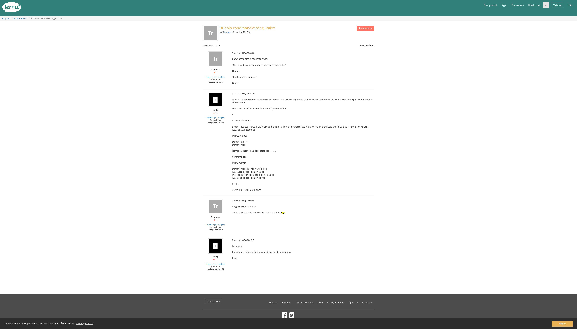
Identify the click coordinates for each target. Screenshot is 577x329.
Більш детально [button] (84, 323)
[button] (546, 5)
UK (569, 5)
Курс (504, 5)
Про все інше (19, 18)
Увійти (557, 5)
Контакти (367, 302)
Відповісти (366, 28)
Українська (213, 301)
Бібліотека (534, 5)
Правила (353, 302)
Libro (320, 302)
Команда (286, 302)
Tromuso (227, 32)
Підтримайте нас (304, 302)
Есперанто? (490, 5)
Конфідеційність (335, 302)
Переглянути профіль (215, 76)
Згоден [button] (562, 323)
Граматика (517, 5)
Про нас (273, 302)
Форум (5, 18)
